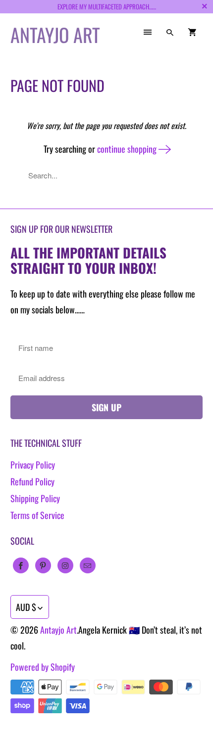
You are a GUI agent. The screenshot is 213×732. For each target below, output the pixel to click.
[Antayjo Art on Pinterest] (43, 565)
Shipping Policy (35, 498)
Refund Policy (32, 481)
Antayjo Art (58, 629)
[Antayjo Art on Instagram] (65, 565)
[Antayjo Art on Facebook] (21, 565)
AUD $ (26, 607)
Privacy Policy (32, 464)
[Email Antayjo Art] (88, 565)
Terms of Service (37, 515)
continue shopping (128, 148)
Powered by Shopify (42, 666)
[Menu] (147, 32)
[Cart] (192, 32)
